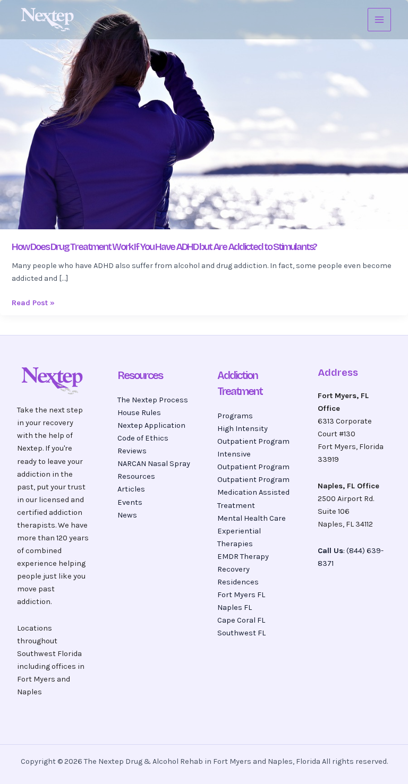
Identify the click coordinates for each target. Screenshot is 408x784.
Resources (136, 476)
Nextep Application (151, 425)
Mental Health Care (251, 518)
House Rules (139, 412)
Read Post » (33, 302)
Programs (235, 415)
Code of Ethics (142, 438)
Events (129, 502)
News (127, 515)
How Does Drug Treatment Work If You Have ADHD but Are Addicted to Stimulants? (164, 247)
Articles (131, 489)
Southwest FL (241, 632)
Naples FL (234, 607)
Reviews (132, 450)
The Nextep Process (152, 399)
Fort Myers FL (241, 594)
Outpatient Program (253, 479)
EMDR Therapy (243, 556)
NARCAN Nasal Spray (153, 463)
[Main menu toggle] (379, 19)
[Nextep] (49, 19)
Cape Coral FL (241, 620)
